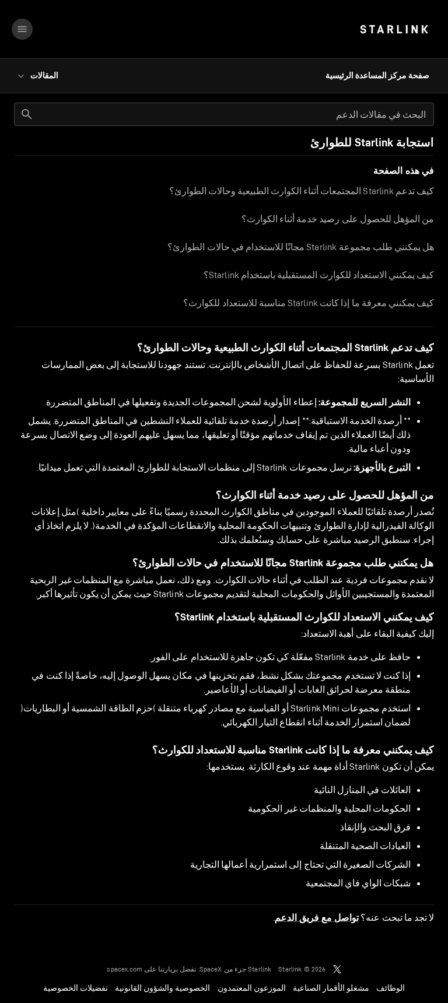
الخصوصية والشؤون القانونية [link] (162, 988)
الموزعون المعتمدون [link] (252, 988)
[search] (26, 114)
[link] (394, 29)
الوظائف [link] (390, 988)
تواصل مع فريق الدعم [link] (317, 918)
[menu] (22, 29)
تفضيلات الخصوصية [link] (75, 988)
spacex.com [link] (124, 969)
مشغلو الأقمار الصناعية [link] (331, 988)
